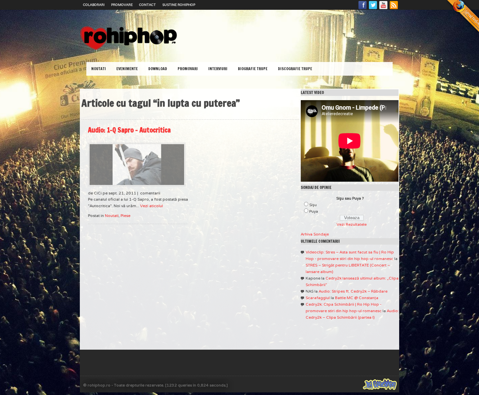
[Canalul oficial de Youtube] (383, 9)
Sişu (313, 204)
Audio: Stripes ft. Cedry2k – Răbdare (353, 291)
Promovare (122, 5)
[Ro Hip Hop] (129, 49)
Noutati (98, 68)
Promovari (188, 68)
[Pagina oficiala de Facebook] (362, 9)
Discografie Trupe (295, 68)
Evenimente (127, 68)
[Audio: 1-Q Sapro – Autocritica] (137, 165)
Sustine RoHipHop (178, 5)
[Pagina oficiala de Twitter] (373, 9)
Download (157, 68)
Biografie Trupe (253, 68)
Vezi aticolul (151, 205)
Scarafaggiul (318, 297)
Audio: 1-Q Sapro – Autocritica (129, 130)
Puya (313, 211)
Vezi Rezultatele (352, 224)
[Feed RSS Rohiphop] (394, 9)
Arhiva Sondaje (315, 234)
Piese (125, 215)
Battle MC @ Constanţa (356, 297)
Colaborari (94, 5)
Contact (147, 5)
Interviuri (217, 68)
